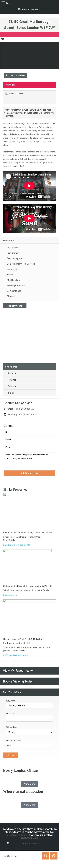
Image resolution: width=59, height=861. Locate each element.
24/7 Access (13, 247)
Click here (43, 113)
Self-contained (14, 291)
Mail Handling (13, 280)
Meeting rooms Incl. (16, 285)
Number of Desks (14, 740)
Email (11, 393)
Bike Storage (13, 253)
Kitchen (10, 274)
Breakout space (14, 258)
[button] (29, 784)
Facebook (13, 373)
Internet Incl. (13, 269)
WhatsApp (13, 386)
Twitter (12, 380)
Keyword (10, 700)
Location (10, 713)
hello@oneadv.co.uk (18, 835)
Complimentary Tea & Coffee (21, 264)
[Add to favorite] (2, 40)
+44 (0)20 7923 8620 (24, 409)
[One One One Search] (29, 9)
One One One (9, 855)
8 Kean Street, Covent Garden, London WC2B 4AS (27, 532)
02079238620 (29, 838)
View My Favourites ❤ (18, 670)
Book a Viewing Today (18, 681)
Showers (11, 296)
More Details (9, 540)
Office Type (12, 727)
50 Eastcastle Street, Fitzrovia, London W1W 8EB (27, 586)
